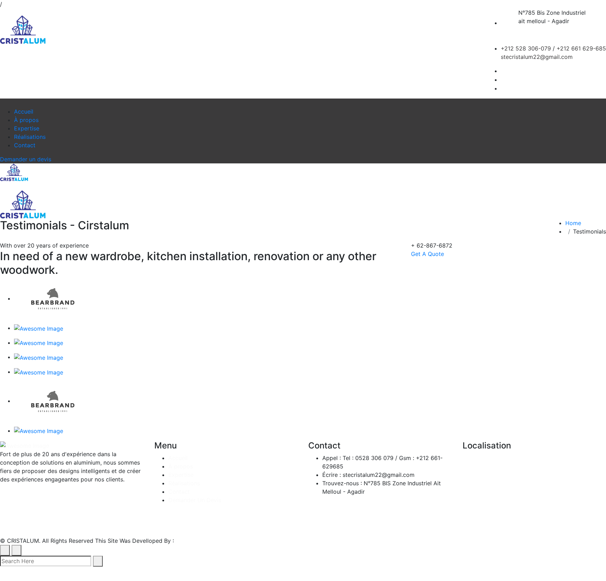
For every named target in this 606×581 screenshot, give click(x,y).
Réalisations (30, 136)
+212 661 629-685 (581, 48)
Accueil (23, 111)
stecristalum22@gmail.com (537, 56)
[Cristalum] (23, 29)
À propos (26, 119)
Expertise (26, 128)
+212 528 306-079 (526, 48)
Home (575, 223)
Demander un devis (25, 159)
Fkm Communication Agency (214, 540)
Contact (24, 145)
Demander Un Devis (194, 500)
